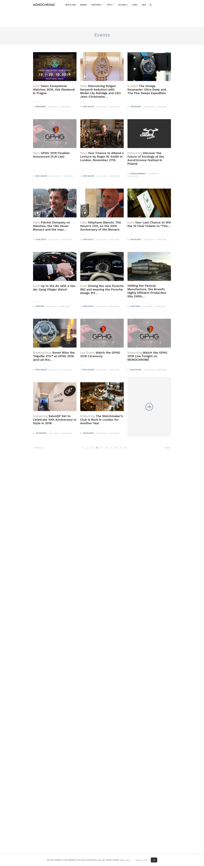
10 (125, 447)
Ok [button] (154, 860)
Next (167, 447)
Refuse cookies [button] (142, 860)
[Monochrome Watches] (44, 5)
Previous (38, 447)
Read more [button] (125, 860)
